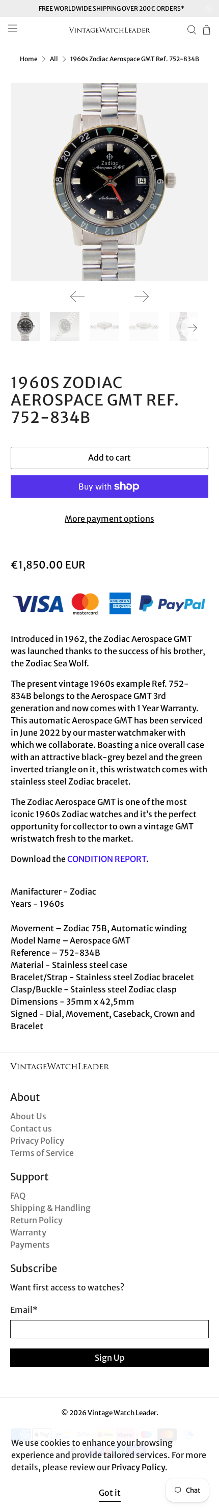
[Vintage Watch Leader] (110, 30)
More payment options (109, 519)
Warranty (28, 1232)
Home (29, 59)
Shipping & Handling (50, 1208)
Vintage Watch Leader (122, 1413)
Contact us (31, 1128)
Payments (30, 1244)
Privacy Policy (37, 1141)
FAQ (17, 1196)
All (54, 59)
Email (24, 1310)
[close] (209, 9)
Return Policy (36, 1220)
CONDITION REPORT (106, 859)
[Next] (141, 296)
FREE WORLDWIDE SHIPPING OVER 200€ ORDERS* (111, 8)
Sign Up (110, 1358)
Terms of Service (42, 1153)
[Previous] (77, 296)
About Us (28, 1116)
